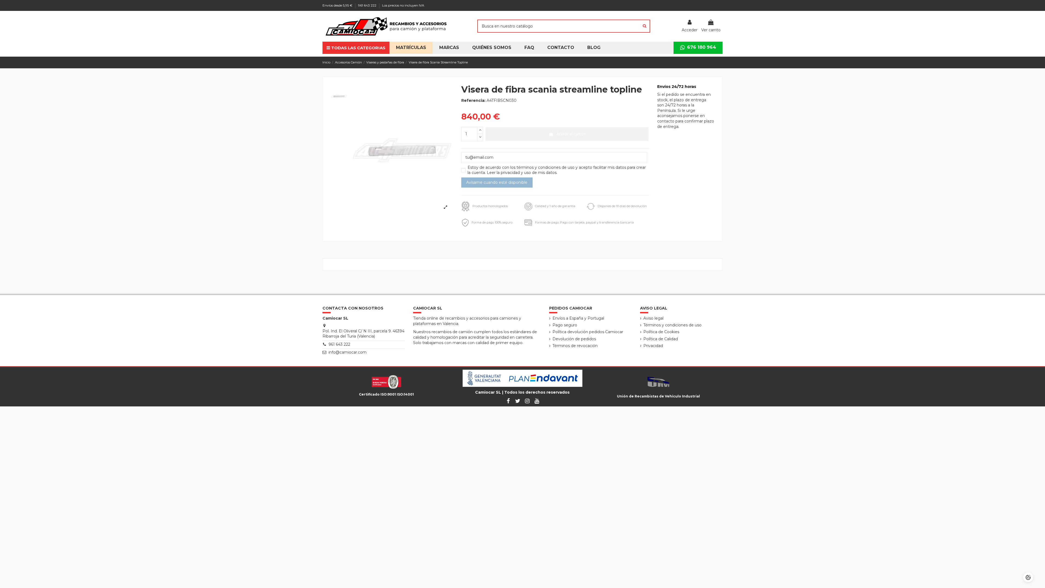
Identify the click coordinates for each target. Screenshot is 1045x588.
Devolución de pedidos (574, 338)
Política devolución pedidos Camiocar (587, 331)
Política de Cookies (661, 331)
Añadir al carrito (571, 133)
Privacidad (653, 345)
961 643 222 (367, 5)
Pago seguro (564, 325)
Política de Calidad (660, 338)
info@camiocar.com (347, 352)
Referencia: (473, 100)
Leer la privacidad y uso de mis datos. (522, 172)
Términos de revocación (575, 345)
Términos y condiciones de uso (672, 325)
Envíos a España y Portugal (578, 318)
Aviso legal (653, 318)
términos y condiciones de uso (546, 167)
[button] (492, 48)
